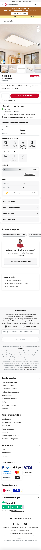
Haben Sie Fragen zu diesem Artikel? (22, 193)
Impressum (6, 456)
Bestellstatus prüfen (9, 389)
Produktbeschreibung (11, 207)
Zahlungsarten (7, 395)
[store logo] (12, 4)
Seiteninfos (7, 445)
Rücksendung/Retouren (10, 392)
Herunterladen (9, 219)
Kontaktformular (28, 367)
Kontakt (5, 402)
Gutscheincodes (8, 429)
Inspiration (5, 439)
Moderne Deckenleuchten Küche (14, 235)
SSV (19, 13)
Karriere (5, 432)
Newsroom (17, 435)
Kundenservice (9, 378)
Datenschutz (6, 453)
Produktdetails (9, 202)
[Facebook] (15, 524)
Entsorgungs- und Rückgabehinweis (21, 533)
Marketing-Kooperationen (11, 422)
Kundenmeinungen (11, 497)
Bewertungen (8, 213)
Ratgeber (14, 439)
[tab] (20, 393)
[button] (4, 69)
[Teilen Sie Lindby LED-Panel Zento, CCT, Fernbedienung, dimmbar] (38, 30)
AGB (3, 449)
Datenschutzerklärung (30, 369)
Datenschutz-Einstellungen (10, 527)
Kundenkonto (7, 408)
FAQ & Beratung (8, 385)
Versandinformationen (10, 399)
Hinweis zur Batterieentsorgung (21, 530)
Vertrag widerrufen (9, 382)
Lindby (22, 130)
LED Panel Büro (8, 21)
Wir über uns (6, 419)
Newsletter (6, 426)
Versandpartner (10, 485)
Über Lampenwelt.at (11, 415)
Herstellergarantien (9, 405)
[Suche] (35, 4)
